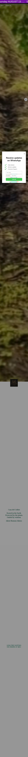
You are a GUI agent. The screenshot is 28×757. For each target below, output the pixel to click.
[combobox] (8, 175)
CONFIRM (14, 179)
